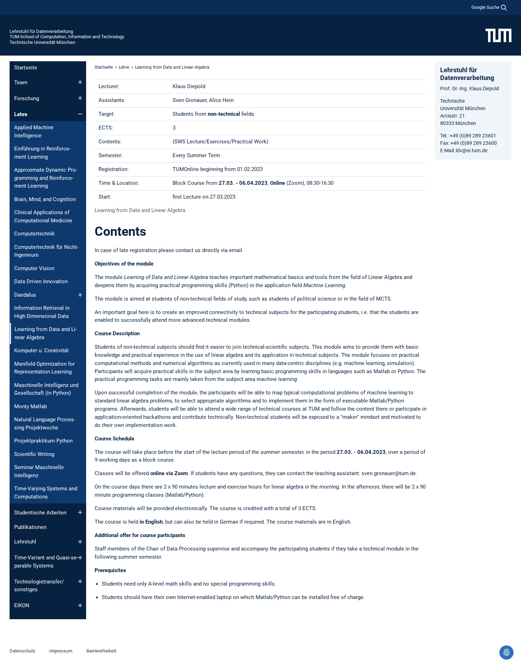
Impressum (60, 651)
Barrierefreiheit (101, 651)
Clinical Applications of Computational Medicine (43, 216)
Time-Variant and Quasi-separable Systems (46, 561)
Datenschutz (22, 651)
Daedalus (25, 295)
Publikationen (30, 527)
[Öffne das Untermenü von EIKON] (80, 605)
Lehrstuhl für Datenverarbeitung (41, 31)
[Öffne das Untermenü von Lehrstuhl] (80, 541)
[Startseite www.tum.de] (498, 35)
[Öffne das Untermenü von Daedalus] (80, 295)
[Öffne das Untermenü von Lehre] (80, 114)
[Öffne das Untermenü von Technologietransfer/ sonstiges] (80, 581)
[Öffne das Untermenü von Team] (80, 82)
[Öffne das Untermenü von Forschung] (80, 98)
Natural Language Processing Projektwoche (44, 423)
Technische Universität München (42, 42)
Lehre (20, 114)
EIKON (21, 605)
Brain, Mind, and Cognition (45, 199)
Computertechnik (34, 233)
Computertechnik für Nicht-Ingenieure (46, 251)
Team (20, 82)
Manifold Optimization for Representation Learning (44, 368)
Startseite (25, 67)
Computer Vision (34, 268)
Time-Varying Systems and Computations (45, 492)
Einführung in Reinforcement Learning (42, 153)
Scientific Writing (34, 454)
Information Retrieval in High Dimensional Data (41, 312)
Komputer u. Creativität (41, 350)
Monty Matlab (30, 406)
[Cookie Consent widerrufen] (506, 652)
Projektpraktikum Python (43, 441)
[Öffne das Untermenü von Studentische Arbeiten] (80, 512)
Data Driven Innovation (41, 281)
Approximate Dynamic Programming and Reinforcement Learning (45, 178)
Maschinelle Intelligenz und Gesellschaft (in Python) (46, 389)
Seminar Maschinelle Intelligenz (39, 471)
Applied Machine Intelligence (34, 131)
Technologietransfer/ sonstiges (39, 585)
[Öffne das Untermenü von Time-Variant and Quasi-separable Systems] (80, 557)
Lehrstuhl (25, 541)
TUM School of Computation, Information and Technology (67, 36)
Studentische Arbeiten (40, 512)
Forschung (26, 98)
